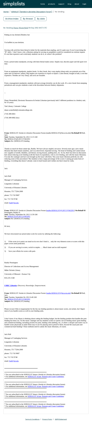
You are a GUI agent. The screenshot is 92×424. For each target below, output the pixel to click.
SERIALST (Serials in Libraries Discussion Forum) (31, 11)
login (84, 4)
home (43, 4)
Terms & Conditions (32, 419)
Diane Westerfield (20, 28)
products (51, 4)
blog (69, 4)
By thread (28, 18)
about (76, 4)
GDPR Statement (61, 419)
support (61, 4)
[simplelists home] (14, 4)
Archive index (12, 18)
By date (41, 18)
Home (6, 11)
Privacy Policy (47, 419)
